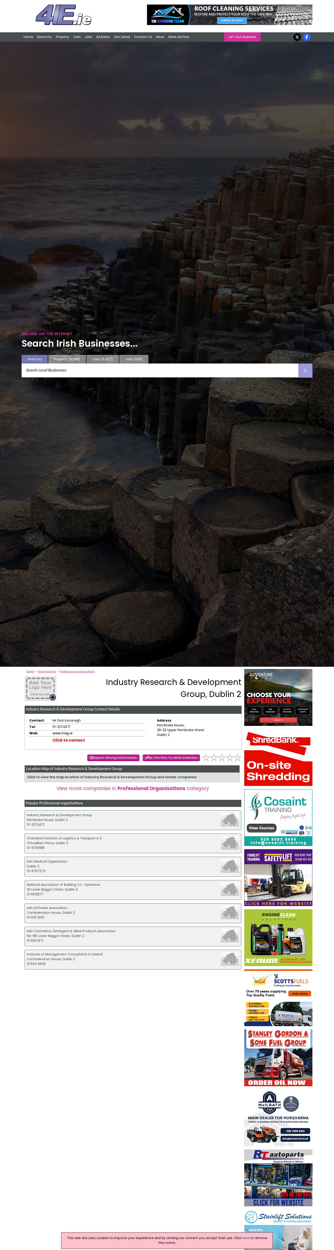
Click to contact (68, 740)
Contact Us (143, 37)
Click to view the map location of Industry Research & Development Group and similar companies (112, 777)
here (245, 1238)
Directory (44, 37)
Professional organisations (77, 671)
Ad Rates (103, 37)
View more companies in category (133, 788)
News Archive (178, 37)
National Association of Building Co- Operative (63, 884)
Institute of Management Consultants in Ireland (64, 954)
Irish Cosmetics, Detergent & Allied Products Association (71, 931)
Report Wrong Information (115, 757)
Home (28, 37)
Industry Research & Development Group (59, 815)
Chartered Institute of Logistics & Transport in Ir (64, 838)
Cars (77, 37)
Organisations (47, 671)
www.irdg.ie (62, 733)
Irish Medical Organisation (47, 861)
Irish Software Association (47, 908)
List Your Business (242, 37)
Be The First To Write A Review (173, 757)
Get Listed (122, 37)
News (160, 37)
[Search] (305, 371)
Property (62, 37)
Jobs (88, 37)
